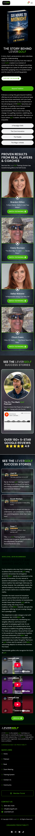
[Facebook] (11, 832)
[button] (31, 3)
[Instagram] (15, 832)
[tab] (17, 88)
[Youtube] (19, 832)
